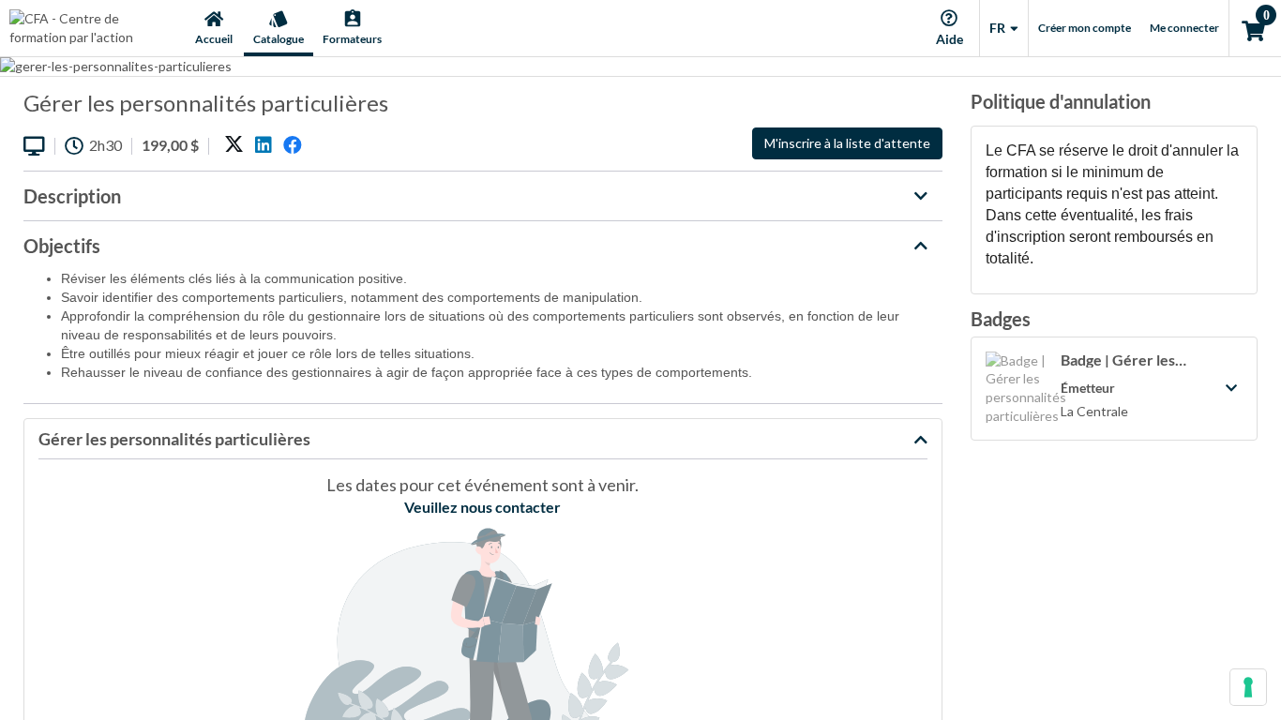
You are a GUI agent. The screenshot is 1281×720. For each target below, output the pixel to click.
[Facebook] (293, 145)
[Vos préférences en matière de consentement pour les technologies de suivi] (1248, 687)
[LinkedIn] (263, 145)
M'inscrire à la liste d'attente (847, 143)
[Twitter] (234, 145)
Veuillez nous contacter (482, 507)
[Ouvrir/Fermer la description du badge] (1231, 388)
